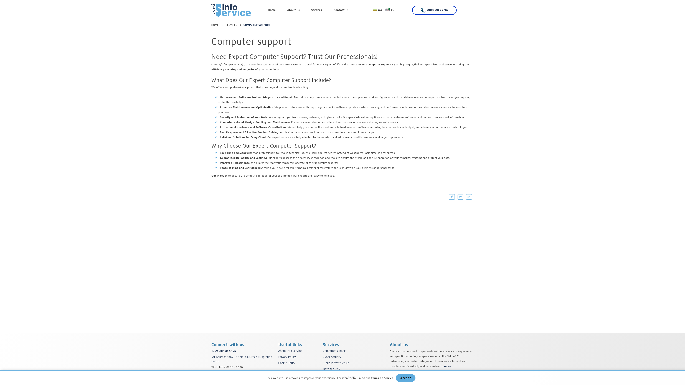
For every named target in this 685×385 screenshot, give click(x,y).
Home (272, 10)
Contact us (341, 10)
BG (380, 10)
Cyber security (332, 356)
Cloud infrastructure (336, 363)
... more (446, 366)
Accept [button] (405, 378)
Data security (331, 369)
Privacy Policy (287, 356)
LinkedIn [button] (469, 197)
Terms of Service (382, 378)
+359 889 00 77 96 (223, 351)
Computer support (335, 350)
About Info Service (290, 350)
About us (293, 10)
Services (316, 10)
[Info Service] (231, 9)
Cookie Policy (286, 363)
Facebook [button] (452, 197)
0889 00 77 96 (437, 10)
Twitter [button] (460, 197)
